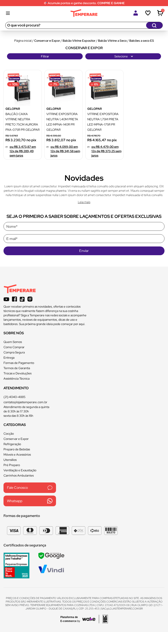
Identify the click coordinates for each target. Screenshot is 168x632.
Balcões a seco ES (141, 41)
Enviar (84, 250)
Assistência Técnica (17, 379)
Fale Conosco (17, 487)
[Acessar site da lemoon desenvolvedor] (103, 619)
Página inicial (23, 41)
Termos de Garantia (17, 368)
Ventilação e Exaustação (20, 470)
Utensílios (10, 460)
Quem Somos (13, 342)
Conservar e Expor (47, 41)
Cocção (9, 434)
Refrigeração (12, 444)
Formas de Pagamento (19, 363)
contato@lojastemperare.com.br (25, 402)
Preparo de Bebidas (17, 449)
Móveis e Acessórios (17, 454)
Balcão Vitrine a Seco (112, 41)
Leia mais (84, 202)
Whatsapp (14, 501)
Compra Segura (14, 352)
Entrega (9, 358)
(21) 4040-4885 (14, 397)
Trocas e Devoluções (18, 373)
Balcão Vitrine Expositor (79, 41)
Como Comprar (14, 347)
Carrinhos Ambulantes (19, 475)
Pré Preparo (12, 465)
